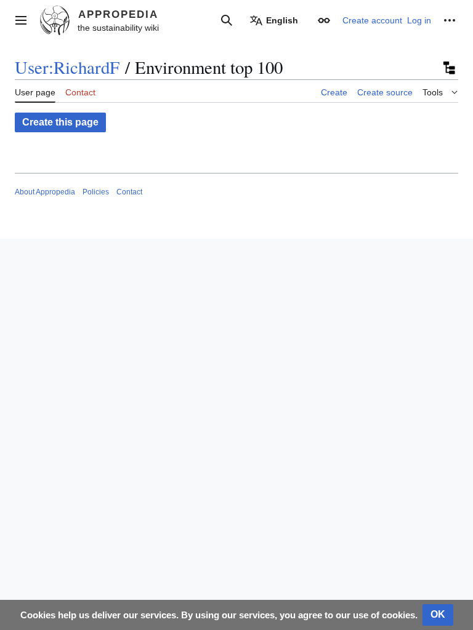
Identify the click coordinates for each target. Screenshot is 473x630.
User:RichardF (67, 67)
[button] (20, 20)
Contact (129, 192)
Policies (96, 192)
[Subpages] (448, 68)
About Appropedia (45, 192)
